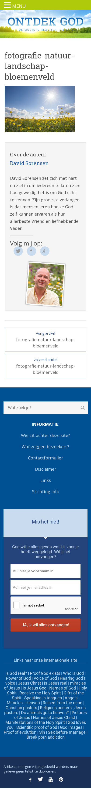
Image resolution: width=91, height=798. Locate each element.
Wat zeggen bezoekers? (45, 446)
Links (45, 480)
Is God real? (16, 673)
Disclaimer (45, 469)
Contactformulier (45, 458)
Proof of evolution (20, 732)
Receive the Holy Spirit (40, 692)
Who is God (73, 673)
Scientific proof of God (36, 727)
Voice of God (45, 678)
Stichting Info (45, 491)
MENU (19, 6)
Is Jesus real (55, 683)
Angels (71, 697)
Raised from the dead (62, 702)
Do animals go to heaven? (45, 712)
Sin (42, 732)
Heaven (32, 702)
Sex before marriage (67, 732)
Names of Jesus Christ (54, 717)
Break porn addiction (46, 737)
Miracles (15, 702)
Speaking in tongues (43, 697)
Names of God (62, 688)
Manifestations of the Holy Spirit (35, 722)
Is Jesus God (34, 688)
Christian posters (21, 707)
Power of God (18, 678)
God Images (71, 727)
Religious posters (56, 707)
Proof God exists (45, 673)
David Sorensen (29, 163)
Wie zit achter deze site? (45, 435)
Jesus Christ (29, 683)
